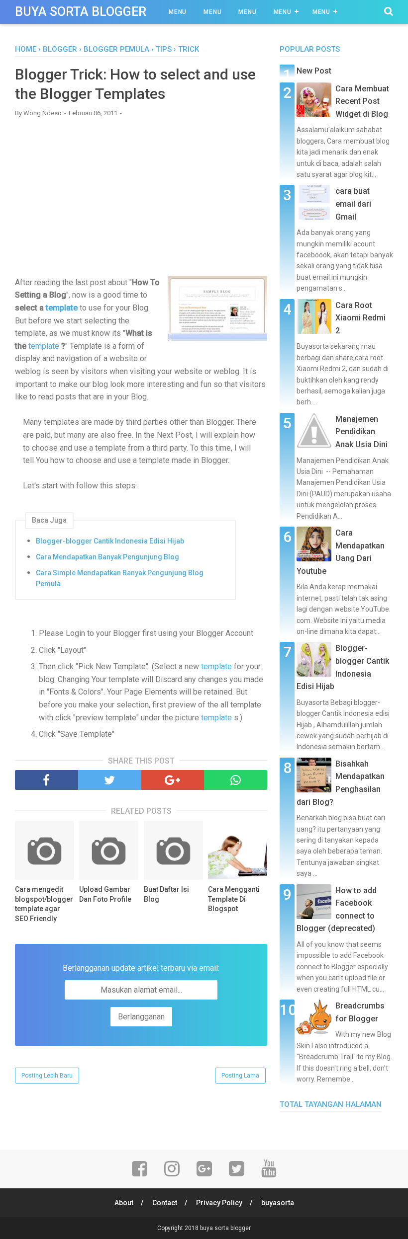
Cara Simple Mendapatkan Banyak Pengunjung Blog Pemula (120, 578)
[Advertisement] (141, 196)
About (123, 1203)
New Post (314, 71)
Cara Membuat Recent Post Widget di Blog (362, 101)
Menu (178, 11)
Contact (164, 1203)
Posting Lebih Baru (47, 1075)
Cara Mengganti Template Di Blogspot (234, 899)
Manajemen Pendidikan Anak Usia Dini (361, 431)
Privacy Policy (219, 1203)
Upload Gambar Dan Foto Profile (105, 894)
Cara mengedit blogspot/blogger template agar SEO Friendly (44, 904)
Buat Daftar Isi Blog (166, 894)
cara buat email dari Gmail (353, 203)
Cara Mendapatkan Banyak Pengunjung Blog (107, 557)
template (62, 307)
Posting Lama (240, 1075)
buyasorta (277, 1203)
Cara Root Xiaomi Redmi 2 (360, 318)
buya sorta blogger (80, 11)
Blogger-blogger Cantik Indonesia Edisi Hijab (110, 541)
